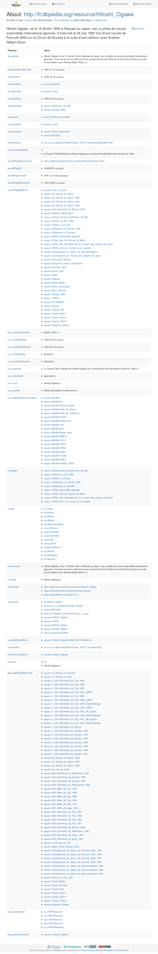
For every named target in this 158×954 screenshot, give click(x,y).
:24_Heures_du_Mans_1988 (61, 197)
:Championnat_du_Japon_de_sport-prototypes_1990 (73, 869)
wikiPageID (15, 168)
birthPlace (14, 84)
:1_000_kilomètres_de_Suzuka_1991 (66, 753)
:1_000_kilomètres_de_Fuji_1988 (64, 696)
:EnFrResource (53, 923)
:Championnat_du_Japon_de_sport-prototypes (70, 251)
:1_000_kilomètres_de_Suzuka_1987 (66, 738)
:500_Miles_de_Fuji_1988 (60, 792)
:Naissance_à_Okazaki (59, 232)
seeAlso (13, 586)
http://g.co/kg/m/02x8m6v (56, 632)
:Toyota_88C (54, 309)
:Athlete (49, 520)
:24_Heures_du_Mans (58, 193)
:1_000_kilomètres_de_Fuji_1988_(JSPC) (68, 699)
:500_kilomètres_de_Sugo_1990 (63, 834)
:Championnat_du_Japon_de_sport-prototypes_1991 (73, 873)
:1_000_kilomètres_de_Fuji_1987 (64, 688)
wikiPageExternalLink (20, 160)
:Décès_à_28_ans (57, 224)
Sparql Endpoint (143, 3)
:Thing (48, 508)
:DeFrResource (53, 915)
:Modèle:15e (54, 424)
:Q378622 (52, 135)
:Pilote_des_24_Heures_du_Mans (64, 240)
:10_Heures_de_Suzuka (59, 672)
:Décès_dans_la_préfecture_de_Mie (66, 217)
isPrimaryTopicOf (18, 654)
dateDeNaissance (19, 346)
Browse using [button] (39, 3)
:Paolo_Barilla (54, 282)
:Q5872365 (52, 609)
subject (12, 470)
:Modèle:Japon (55, 451)
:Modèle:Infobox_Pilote (59, 463)
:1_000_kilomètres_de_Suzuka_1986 (66, 734)
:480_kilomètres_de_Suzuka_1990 (64, 780)
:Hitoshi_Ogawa (53, 601)
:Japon (51, 91)
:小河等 (51, 621)
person (28, 20)
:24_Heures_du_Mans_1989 (61, 201)
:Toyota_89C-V (55, 313)
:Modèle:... (53, 397)
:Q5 (49, 539)
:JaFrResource (53, 919)
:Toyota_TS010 (55, 321)
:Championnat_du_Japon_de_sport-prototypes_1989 (73, 865)
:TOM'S (51, 298)
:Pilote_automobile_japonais (62, 236)
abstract (13, 56)
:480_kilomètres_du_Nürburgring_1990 (67, 784)
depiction (14, 647)
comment (14, 566)
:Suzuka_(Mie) (55, 109)
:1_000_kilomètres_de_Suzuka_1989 (66, 746)
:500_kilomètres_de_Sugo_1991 (63, 838)
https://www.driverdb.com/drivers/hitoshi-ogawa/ (67, 590)
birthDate (14, 76)
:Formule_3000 (55, 267)
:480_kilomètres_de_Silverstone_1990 (66, 773)
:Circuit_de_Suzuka (57, 259)
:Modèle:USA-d (55, 459)
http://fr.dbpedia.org (63, 20)
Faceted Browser (120, 3)
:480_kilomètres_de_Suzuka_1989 (64, 777)
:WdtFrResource (54, 927)
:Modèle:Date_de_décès (59, 409)
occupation (15, 131)
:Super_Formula (55, 885)
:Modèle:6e (53, 401)
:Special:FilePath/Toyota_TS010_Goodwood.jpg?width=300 (78, 142)
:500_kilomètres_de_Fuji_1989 (63, 815)
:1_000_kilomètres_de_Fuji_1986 (64, 684)
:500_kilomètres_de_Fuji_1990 (63, 819)
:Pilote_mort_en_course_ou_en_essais (67, 247)
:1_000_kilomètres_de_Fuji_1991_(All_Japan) (70, 719)
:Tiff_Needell (54, 301)
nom (13, 383)
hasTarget (16, 911)
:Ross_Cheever (55, 290)
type (11, 508)
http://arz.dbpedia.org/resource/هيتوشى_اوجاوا (66, 613)
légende (14, 368)
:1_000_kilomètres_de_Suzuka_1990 (66, 750)
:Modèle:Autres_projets (59, 405)
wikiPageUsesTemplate (22, 397)
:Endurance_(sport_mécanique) (63, 263)
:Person (49, 512)
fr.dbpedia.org (100, 20)
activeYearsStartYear (19, 69)
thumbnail (14, 142)
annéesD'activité (18, 332)
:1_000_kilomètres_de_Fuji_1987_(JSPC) (68, 692)
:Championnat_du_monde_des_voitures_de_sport (72, 255)
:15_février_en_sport (58, 676)
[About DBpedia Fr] (15, 4)
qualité (14, 390)
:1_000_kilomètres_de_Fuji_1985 (64, 680)
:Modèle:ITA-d (54, 440)
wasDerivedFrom (18, 639)
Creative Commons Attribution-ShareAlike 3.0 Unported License (105, 950)
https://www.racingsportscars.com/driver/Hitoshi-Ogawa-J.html (74, 160)
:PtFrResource (53, 911)
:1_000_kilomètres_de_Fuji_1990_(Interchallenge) (72, 715)
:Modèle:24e (54, 428)
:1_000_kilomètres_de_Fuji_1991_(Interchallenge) (72, 723)
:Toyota (51, 305)
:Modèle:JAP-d (55, 443)
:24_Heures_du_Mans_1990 (61, 205)
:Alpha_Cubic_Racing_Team (61, 846)
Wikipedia (57, 950)
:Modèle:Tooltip (55, 455)
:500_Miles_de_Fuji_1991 (60, 804)
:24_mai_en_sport (56, 769)
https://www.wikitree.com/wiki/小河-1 (61, 594)
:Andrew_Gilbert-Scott (58, 213)
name (12, 661)
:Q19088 (51, 531)
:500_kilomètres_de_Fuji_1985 (63, 811)
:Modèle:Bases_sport (58, 432)
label (12, 579)
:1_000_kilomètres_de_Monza (62, 726)
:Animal (49, 551)
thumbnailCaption (18, 149)
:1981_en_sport (55, 189)
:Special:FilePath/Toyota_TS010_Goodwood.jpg (73, 647)
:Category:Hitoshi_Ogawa (63, 605)
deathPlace (15, 105)
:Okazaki (52, 84)
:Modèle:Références (57, 420)
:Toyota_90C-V (55, 317)
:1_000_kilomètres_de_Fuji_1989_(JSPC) (68, 707)
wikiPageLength (17, 175)
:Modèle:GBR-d (55, 436)
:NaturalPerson (52, 547)
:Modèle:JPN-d (55, 447)
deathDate (14, 98)
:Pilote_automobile (57, 116)
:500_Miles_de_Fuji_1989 (60, 796)
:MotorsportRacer (54, 524)
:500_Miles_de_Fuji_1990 (60, 800)
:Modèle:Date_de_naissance (61, 413)
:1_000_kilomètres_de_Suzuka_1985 (66, 730)
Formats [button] (59, 3)
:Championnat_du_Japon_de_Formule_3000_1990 (73, 854)
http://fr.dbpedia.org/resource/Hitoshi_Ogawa (79, 14)
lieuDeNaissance (19, 361)
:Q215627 (52, 535)
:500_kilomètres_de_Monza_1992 (64, 209)
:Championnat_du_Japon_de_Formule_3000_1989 (73, 850)
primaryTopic (18, 934)
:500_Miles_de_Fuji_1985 (60, 788)
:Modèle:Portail (55, 416)
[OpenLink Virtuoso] (53, 946)
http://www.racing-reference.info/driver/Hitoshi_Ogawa (70, 586)
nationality (14, 124)
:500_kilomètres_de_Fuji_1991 (63, 823)
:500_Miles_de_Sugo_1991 (61, 807)
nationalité (15, 375)
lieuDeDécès (17, 354)
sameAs (13, 601)
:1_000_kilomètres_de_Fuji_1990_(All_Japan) (70, 711)
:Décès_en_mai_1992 (59, 220)
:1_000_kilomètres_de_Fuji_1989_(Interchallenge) (72, 703)
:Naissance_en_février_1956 (62, 228)
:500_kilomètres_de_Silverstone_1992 (66, 831)
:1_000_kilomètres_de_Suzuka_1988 (66, 742)
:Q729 (50, 543)
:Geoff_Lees (53, 271)
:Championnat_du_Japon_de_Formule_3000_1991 (73, 858)
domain (13, 116)
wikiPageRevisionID (19, 182)
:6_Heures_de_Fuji (57, 842)
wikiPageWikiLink (18, 189)
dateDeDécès (17, 339)
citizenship (14, 91)
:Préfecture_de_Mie (57, 105)
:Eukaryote (50, 555)
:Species (49, 558)
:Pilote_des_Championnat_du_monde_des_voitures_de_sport (78, 244)
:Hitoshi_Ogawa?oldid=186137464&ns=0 (68, 639)
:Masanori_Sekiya (56, 325)
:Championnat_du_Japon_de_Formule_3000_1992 (73, 862)
